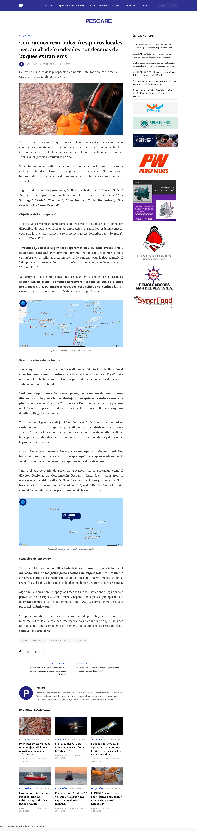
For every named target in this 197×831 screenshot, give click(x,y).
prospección (80, 640)
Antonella (26, 759)
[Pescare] (98, 21)
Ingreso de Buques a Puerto (71, 5)
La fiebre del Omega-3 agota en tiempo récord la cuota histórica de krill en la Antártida (106, 749)
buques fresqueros (38, 640)
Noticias (49, 5)
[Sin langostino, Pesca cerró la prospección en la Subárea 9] (71, 726)
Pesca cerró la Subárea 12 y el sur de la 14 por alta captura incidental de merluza (71, 798)
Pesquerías (25, 35)
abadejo (24, 640)
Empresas (116, 5)
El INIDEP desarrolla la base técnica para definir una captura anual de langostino (106, 798)
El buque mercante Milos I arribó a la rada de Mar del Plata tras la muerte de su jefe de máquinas (153, 93)
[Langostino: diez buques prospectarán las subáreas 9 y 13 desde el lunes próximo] (35, 776)
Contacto (145, 5)
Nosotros (131, 5)
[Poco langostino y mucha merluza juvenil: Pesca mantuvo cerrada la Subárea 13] (35, 726)
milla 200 (68, 640)
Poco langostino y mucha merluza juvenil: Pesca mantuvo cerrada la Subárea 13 (35, 749)
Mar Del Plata (55, 640)
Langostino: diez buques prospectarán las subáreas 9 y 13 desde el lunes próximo (34, 798)
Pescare (33, 64)
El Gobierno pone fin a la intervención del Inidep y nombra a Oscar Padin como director (45, 671)
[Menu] (21, 5)
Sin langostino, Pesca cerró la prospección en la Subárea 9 (70, 747)
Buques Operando (98, 5)
